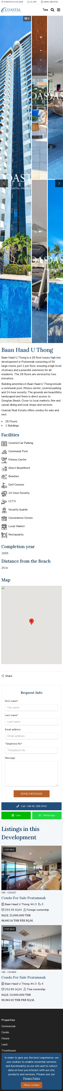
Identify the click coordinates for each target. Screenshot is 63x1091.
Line (17, 815)
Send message (32, 794)
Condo (5, 1032)
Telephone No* (13, 743)
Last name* (11, 715)
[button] (59, 183)
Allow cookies (31, 1085)
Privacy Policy (31, 1078)
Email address (13, 729)
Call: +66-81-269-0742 (33, 806)
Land (4, 1044)
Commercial (8, 1026)
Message (10, 758)
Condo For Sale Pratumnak (23, 898)
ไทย (45, 10)
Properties (8, 1020)
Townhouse (8, 1050)
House (5, 1038)
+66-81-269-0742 (50, 2)
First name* (11, 701)
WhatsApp (48, 815)
